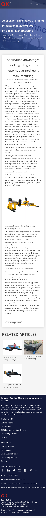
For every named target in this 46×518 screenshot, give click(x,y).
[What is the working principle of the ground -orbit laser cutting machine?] (12, 347)
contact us (25, 512)
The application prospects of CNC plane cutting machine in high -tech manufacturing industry (13, 386)
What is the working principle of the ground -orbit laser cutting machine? (12, 358)
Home (3, 510)
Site (30, 82)
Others (4, 437)
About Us (11, 510)
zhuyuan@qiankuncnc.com (14, 479)
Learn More (5, 512)
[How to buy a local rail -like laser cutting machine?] (33, 347)
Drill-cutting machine (14, 323)
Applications (29, 510)
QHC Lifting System (9, 434)
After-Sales (15, 512)
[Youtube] (19, 470)
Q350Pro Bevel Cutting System (13, 430)
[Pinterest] (30, 470)
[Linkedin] (8, 470)
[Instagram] (25, 470)
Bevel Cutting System (9, 454)
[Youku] (36, 470)
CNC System (6, 426)
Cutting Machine (7, 423)
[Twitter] (14, 470)
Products (20, 510)
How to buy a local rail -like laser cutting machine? (32, 357)
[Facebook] (2, 470)
